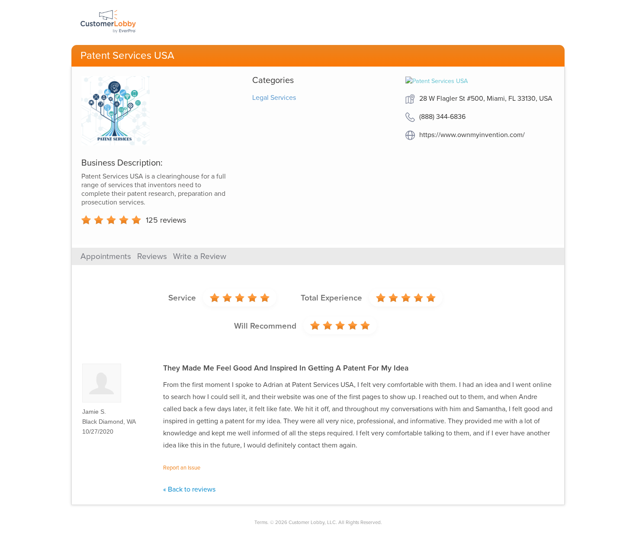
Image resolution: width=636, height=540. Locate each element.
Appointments (105, 256)
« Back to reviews (189, 489)
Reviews (152, 256)
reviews (166, 220)
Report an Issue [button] (181, 467)
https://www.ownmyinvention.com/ (472, 135)
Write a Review (199, 256)
